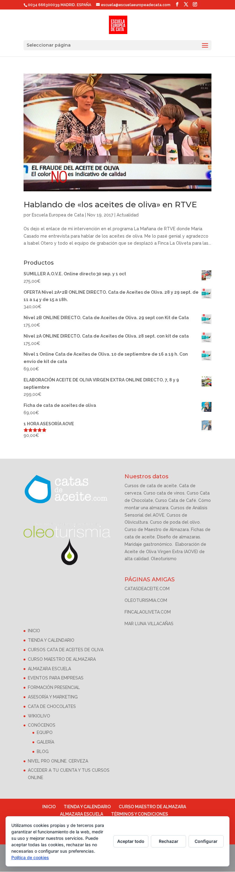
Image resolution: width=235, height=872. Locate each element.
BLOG (43, 751)
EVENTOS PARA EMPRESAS (56, 677)
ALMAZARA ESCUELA (49, 668)
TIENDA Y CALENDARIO (51, 640)
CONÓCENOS (41, 725)
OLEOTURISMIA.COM (146, 600)
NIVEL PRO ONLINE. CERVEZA (58, 761)
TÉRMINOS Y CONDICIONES (139, 814)
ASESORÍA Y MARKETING (53, 696)
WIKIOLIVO (39, 715)
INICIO (34, 630)
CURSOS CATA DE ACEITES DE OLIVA (65, 649)
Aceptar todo (130, 841)
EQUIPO (45, 732)
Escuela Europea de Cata (58, 214)
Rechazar (168, 841)
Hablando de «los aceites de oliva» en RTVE (110, 204)
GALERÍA (45, 742)
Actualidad (128, 214)
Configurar (206, 841)
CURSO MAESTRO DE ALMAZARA (62, 659)
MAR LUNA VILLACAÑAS (149, 623)
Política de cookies (30, 857)
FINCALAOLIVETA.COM (148, 612)
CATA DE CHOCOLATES (52, 706)
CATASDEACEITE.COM (147, 588)
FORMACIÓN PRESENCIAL (54, 687)
